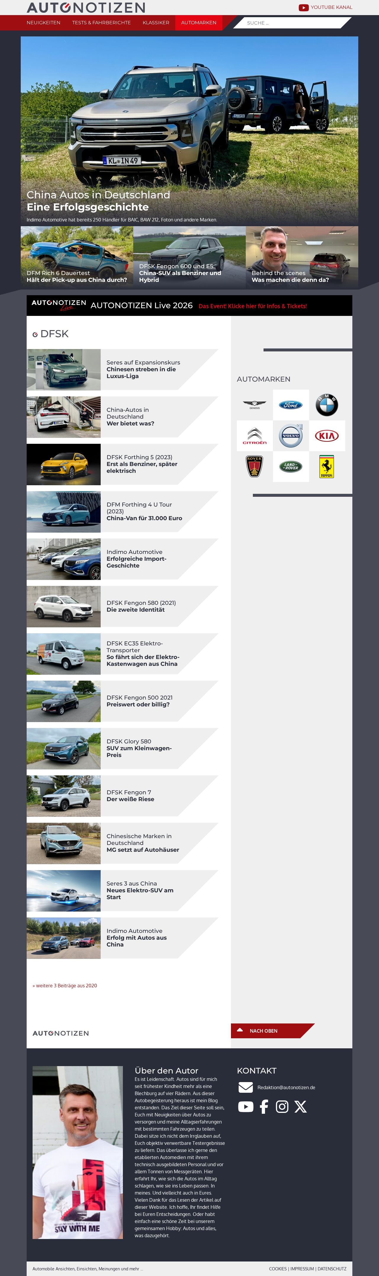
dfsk (53, 333)
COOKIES (278, 1268)
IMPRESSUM (302, 1268)
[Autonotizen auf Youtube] (246, 1110)
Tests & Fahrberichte (101, 22)
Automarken (198, 22)
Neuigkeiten (43, 22)
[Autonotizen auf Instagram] (282, 1110)
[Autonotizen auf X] (300, 1110)
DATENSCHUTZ (332, 1268)
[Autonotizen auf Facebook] (264, 1110)
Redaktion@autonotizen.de (286, 1087)
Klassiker (156, 22)
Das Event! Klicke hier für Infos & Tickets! (253, 306)
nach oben (263, 1031)
